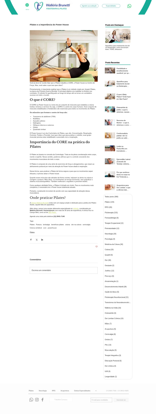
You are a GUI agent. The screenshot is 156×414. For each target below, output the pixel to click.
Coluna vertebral (36, 228)
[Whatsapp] (31, 399)
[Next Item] (127, 36)
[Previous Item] (109, 36)
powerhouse (52, 228)
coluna (67, 224)
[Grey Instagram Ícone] (36, 399)
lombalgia (46, 224)
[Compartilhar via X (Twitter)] (36, 240)
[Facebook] (42, 399)
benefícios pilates (57, 224)
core (44, 228)
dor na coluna (76, 224)
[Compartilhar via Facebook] (31, 240)
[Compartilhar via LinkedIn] (42, 240)
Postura (39, 224)
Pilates (32, 224)
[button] (27, 5)
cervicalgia (86, 224)
